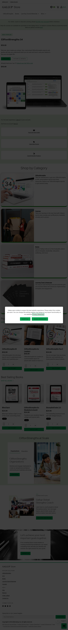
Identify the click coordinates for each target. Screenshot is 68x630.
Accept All (25, 319)
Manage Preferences (40, 319)
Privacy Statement (38, 314)
